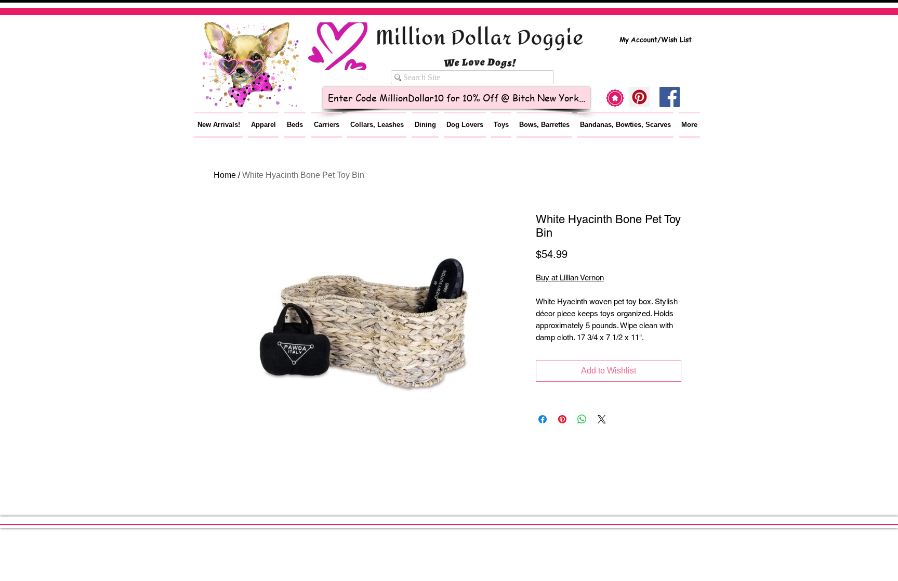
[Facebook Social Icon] (669, 97)
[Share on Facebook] (542, 419)
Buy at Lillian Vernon (570, 277)
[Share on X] (602, 419)
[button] (263, 125)
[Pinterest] (639, 97)
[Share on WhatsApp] (582, 419)
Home (225, 175)
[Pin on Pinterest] (562, 419)
